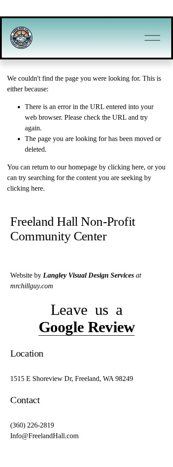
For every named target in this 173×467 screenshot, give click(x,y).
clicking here (126, 167)
